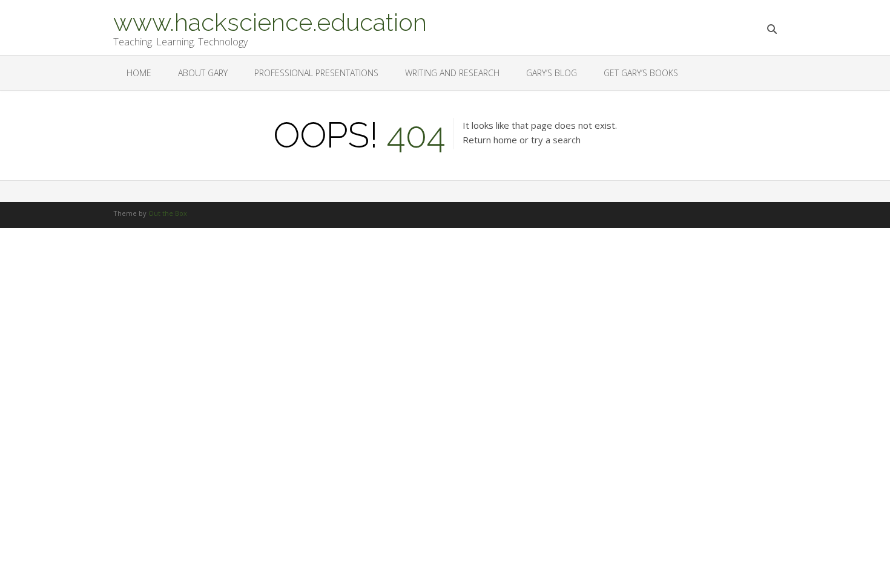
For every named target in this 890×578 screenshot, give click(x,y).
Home (139, 73)
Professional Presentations (316, 73)
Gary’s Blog (551, 73)
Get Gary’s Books (641, 73)
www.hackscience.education (270, 21)
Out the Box (167, 213)
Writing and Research (452, 73)
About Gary (203, 73)
